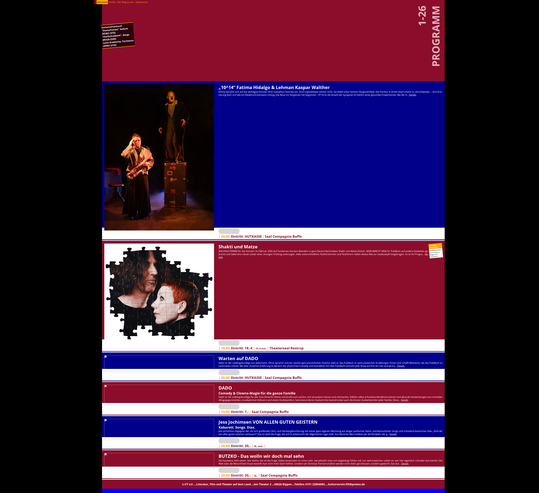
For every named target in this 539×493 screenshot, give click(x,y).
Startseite (102, 2)
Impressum (142, 2)
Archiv (112, 2)
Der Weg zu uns (125, 2)
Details (412, 94)
